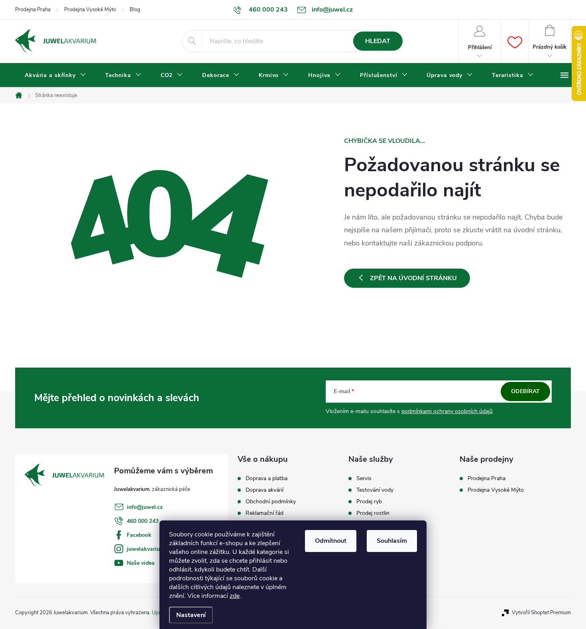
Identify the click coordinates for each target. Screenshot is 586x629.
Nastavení (191, 615)
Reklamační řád (264, 513)
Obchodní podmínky (271, 501)
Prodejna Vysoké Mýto (90, 9)
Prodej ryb (369, 501)
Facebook (139, 535)
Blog (135, 9)
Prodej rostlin (372, 513)
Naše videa (141, 563)
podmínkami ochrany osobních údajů (447, 411)
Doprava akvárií (264, 490)
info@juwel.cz (145, 507)
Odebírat (525, 391)
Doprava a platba (266, 478)
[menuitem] (55, 75)
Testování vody (374, 490)
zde (235, 595)
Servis (364, 478)
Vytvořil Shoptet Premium (541, 612)
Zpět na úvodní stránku (413, 278)
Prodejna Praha (33, 9)
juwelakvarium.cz (149, 549)
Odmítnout (330, 540)
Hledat (377, 41)
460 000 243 (143, 521)
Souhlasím (392, 540)
